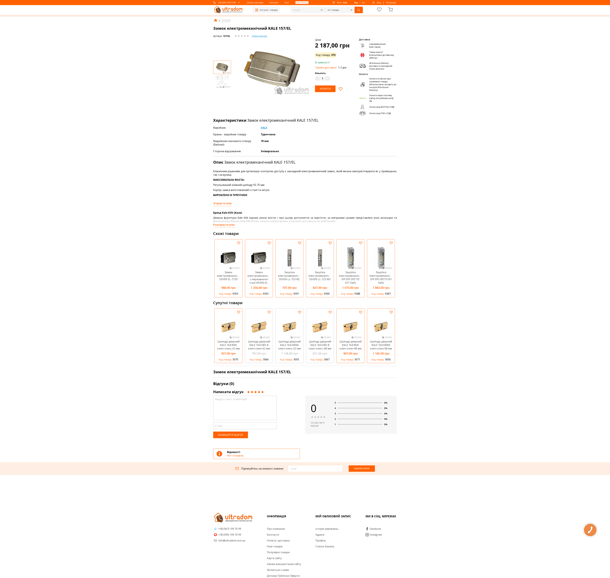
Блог (287, 2)
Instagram (376, 534)
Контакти (274, 2)
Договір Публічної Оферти (283, 576)
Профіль (320, 540)
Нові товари (274, 546)
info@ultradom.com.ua (231, 540)
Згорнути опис (222, 203)
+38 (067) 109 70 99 (227, 2)
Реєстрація (391, 2)
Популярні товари (278, 552)
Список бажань (324, 546)
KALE (264, 127)
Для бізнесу (302, 2)
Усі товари (333, 9)
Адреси (319, 534)
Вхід (379, 2)
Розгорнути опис (224, 224)
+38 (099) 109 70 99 (229, 534)
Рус (363, 2)
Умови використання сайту (284, 564)
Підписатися (361, 468)
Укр (356, 2)
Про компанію (276, 529)
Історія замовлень (326, 529)
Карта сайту (274, 558)
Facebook (375, 529)
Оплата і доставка (255, 2)
